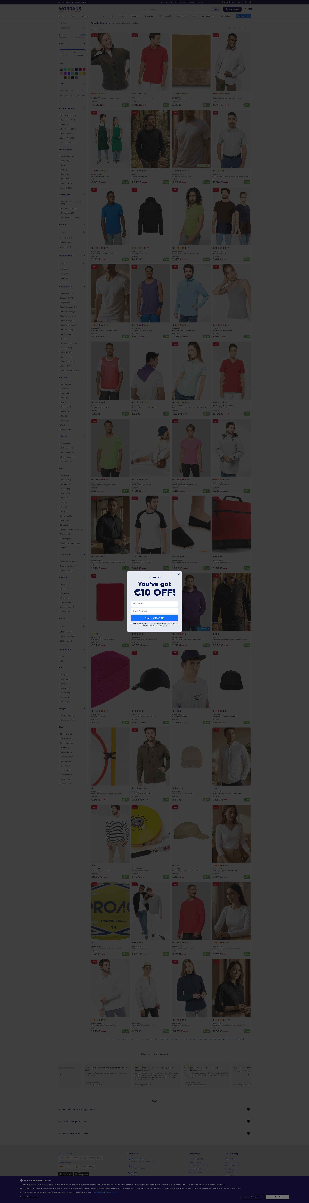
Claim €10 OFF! (154, 618)
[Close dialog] (178, 574)
